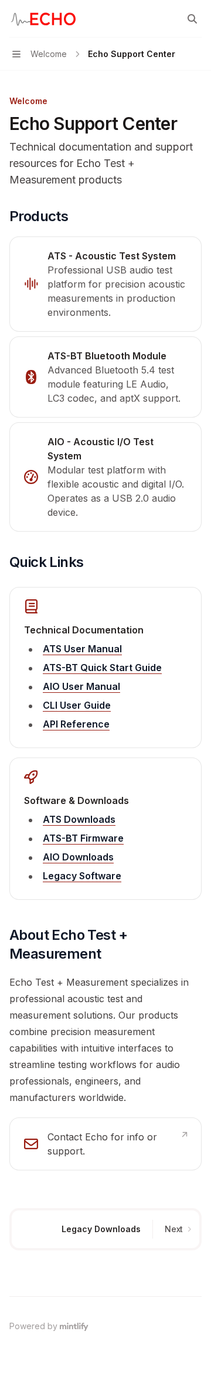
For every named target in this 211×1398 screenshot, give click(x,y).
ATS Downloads (79, 819)
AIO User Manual (81, 686)
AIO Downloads (78, 857)
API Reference (76, 724)
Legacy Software (82, 876)
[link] (105, 284)
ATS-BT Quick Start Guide (102, 667)
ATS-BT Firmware (83, 838)
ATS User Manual (82, 649)
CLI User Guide (77, 705)
